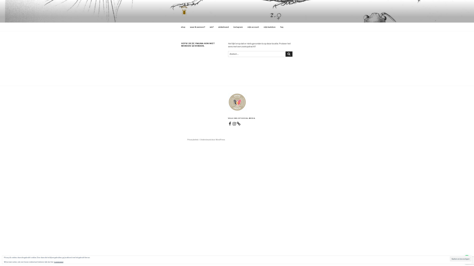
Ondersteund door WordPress (212, 140)
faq (281, 27)
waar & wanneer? (197, 27)
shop (183, 27)
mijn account (253, 27)
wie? (212, 27)
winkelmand (223, 27)
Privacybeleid (192, 140)
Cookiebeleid (58, 262)
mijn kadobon (270, 27)
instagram (238, 27)
